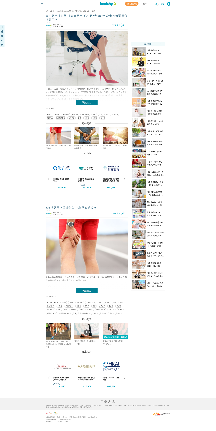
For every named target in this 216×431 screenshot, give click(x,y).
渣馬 (59, 310)
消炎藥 (119, 306)
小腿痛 (79, 306)
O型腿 (64, 302)
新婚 (58, 417)
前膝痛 (107, 302)
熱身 (65, 310)
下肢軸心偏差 (90, 302)
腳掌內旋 (111, 310)
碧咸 (81, 310)
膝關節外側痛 (51, 313)
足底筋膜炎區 (60, 118)
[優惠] (162, 4)
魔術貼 (103, 118)
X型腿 (71, 302)
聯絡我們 (68, 419)
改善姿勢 (102, 306)
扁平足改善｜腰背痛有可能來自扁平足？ (85, 146)
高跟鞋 (95, 118)
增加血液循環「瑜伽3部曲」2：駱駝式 (114, 342)
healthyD (76, 417)
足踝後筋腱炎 (84, 313)
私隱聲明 (54, 419)
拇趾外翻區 (85, 114)
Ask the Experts (52, 302)
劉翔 (114, 302)
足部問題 (71, 118)
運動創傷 (103, 313)
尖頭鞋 (49, 114)
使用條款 (48, 419)
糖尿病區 (50, 118)
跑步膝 (94, 313)
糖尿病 (116, 114)
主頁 (47, 11)
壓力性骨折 (50, 306)
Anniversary (64, 417)
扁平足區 (66, 114)
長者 (79, 118)
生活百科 (52, 11)
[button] (118, 25)
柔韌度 (111, 306)
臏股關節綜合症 (64, 313)
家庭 (71, 417)
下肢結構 (80, 302)
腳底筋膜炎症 (100, 310)
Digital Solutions (92, 417)
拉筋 (94, 306)
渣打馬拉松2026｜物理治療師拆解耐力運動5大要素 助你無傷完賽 (58, 344)
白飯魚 (108, 114)
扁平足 (57, 114)
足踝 (74, 313)
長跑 (110, 313)
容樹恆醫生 (69, 306)
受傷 (121, 302)
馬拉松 (118, 313)
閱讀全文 (86, 102)
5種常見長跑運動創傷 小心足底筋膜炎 (58, 146)
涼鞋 (100, 114)
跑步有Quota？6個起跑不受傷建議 (115, 146)
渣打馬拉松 (50, 310)
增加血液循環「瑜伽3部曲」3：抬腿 (85, 342)
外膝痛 (60, 306)
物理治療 (74, 310)
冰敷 (100, 302)
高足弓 (87, 118)
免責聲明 (61, 419)
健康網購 (133, 4)
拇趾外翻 (75, 114)
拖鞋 (94, 114)
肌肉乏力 (90, 310)
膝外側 (120, 310)
